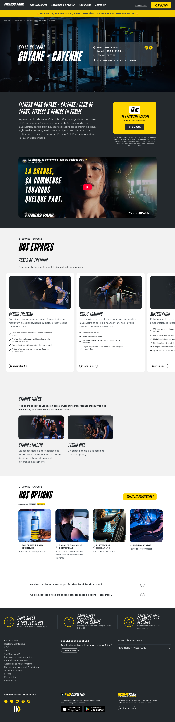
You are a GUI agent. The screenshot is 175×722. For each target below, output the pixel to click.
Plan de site (10, 680)
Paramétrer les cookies (16, 661)
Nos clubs (18, 21)
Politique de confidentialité (18, 657)
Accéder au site (126, 708)
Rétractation (10, 677)
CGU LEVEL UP (12, 654)
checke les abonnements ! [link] (139, 497)
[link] (146, 48)
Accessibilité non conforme (18, 664)
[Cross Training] (110, 322)
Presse (7, 674)
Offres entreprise (13, 671)
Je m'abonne (134, 127)
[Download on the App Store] (71, 709)
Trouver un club (70, 650)
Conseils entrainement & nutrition (21, 667)
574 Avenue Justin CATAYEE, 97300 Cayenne (116, 60)
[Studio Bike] (90, 439)
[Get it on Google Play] (94, 709)
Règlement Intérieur (14, 644)
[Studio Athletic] (41, 439)
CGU (6, 651)
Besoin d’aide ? (11, 641)
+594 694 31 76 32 (105, 55)
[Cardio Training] (40, 322)
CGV (6, 647)
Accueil (7, 21)
